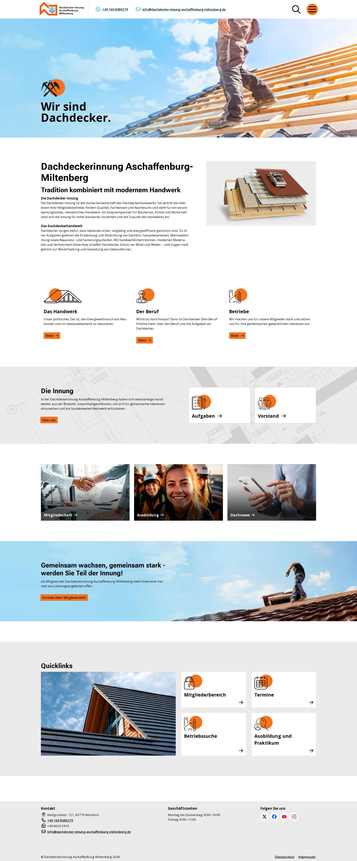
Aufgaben (203, 416)
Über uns (49, 420)
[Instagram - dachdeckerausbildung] (294, 816)
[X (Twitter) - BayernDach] (264, 816)
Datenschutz (285, 857)
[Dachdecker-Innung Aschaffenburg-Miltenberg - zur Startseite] (62, 9)
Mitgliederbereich (205, 694)
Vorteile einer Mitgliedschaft (64, 597)
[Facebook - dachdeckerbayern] (274, 816)
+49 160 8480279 (115, 9)
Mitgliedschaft (58, 514)
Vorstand (268, 416)
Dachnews (240, 514)
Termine (264, 694)
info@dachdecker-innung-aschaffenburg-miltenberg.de (184, 9)
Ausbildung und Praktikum (273, 739)
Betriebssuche (200, 736)
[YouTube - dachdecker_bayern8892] (284, 816)
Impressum (307, 857)
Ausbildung (148, 514)
